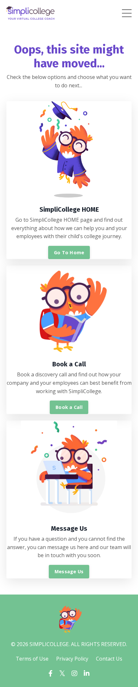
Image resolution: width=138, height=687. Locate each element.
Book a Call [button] (69, 407)
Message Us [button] (69, 571)
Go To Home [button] (69, 252)
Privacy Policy (72, 658)
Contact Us (109, 658)
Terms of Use (32, 658)
